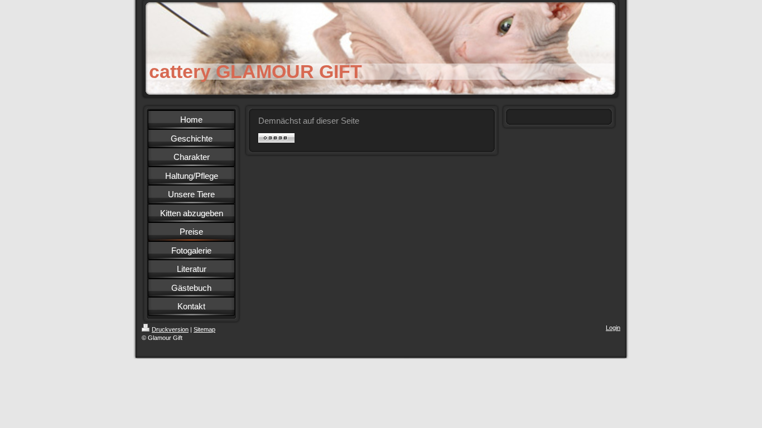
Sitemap (204, 329)
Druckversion (170, 329)
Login (613, 327)
